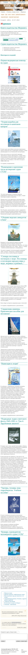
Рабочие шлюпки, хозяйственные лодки (14, 594)
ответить (4, 615)
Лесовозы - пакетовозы (10, 604)
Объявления (21, 2)
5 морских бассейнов (9, 601)
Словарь (14, 3)
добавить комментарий (21, 641)
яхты (9, 14)
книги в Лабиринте (13, 39)
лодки (2, 14)
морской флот (4, 17)
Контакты (12, 2)
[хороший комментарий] (25, 611)
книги (13, 14)
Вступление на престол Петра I (12, 603)
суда (6, 14)
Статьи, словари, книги (13, 12)
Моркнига (23, 12)
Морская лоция (8, 593)
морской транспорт (14, 17)
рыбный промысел (20, 14)
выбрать (3, 641)
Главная (5, 2)
